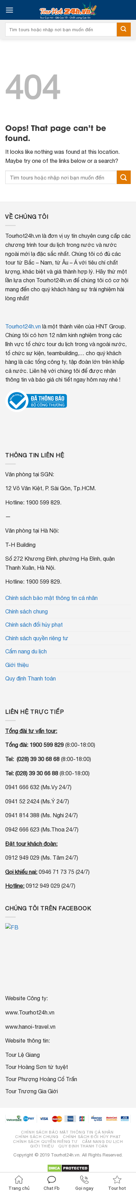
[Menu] (9, 9)
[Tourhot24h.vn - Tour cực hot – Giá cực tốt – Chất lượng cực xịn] (68, 10)
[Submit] (124, 29)
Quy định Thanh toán (30, 678)
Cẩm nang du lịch (26, 651)
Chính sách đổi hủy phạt (34, 624)
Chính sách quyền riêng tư (36, 638)
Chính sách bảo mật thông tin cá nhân (51, 598)
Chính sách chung (26, 611)
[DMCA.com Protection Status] (68, 1167)
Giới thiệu (17, 665)
